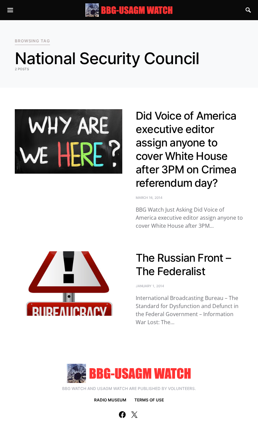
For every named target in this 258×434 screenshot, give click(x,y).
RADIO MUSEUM (110, 399)
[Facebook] (122, 414)
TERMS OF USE (149, 399)
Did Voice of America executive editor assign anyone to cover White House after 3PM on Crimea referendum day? (186, 149)
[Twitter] (134, 414)
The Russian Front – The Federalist (183, 264)
